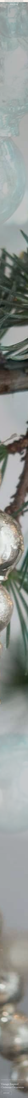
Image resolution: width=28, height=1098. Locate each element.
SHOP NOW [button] (6, 1091)
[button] (2, 4)
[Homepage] (14, 4)
